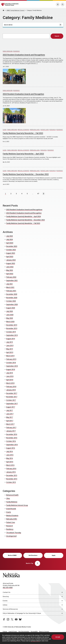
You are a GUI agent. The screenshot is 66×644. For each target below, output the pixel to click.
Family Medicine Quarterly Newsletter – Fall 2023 (23, 133)
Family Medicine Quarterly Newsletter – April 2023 (23, 154)
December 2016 (11, 434)
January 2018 (11, 390)
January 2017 (11, 431)
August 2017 (10, 407)
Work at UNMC (12, 555)
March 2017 (10, 424)
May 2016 (9, 458)
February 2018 (11, 386)
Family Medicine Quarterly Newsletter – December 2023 (25, 220)
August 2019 (10, 339)
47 (38, 193)
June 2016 (9, 455)
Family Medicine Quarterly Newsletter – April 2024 (23, 216)
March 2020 (10, 321)
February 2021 (11, 291)
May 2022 (9, 270)
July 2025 (9, 236)
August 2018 (10, 369)
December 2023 (11, 246)
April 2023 (9, 256)
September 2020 (12, 304)
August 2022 (10, 263)
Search (57, 36)
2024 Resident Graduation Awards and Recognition (23, 94)
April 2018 (9, 380)
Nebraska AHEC (35, 129)
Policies (5, 631)
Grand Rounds (11, 509)
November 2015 (11, 479)
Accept (58, 637)
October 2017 (11, 400)
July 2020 (9, 311)
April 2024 (9, 243)
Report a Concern (44, 631)
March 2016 (10, 465)
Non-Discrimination (23, 631)
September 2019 (12, 335)
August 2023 (10, 253)
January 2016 (11, 472)
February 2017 (11, 427)
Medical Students (23, 129)
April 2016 (9, 462)
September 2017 (12, 403)
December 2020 (11, 294)
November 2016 (11, 438)
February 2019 (11, 359)
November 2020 (11, 297)
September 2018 (12, 366)
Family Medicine (8, 51)
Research (52, 129)
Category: (34, 10)
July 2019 (9, 342)
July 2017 (9, 410)
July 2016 (9, 451)
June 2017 (9, 414)
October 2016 (11, 441)
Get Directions (33, 555)
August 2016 (10, 448)
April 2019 (9, 352)
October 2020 (11, 301)
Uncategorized (11, 536)
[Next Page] (43, 193)
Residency (16, 51)
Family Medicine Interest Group (17, 505)
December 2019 (11, 325)
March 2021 (10, 287)
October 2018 (11, 362)
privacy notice (35, 641)
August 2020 (10, 308)
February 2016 (11, 468)
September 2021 (12, 280)
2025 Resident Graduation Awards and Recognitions (24, 55)
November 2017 (11, 397)
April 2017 (9, 421)
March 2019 (10, 356)
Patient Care (44, 129)
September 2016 (12, 444)
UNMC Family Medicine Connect (15, 10)
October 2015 (11, 482)
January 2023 (11, 260)
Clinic (4, 129)
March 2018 (10, 383)
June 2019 (9, 345)
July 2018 (9, 373)
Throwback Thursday (13, 533)
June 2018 (9, 376)
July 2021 (9, 284)
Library (5, 605)
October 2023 (11, 250)
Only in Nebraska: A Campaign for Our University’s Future (22, 613)
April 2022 (9, 274)
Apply (53, 555)
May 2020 (9, 318)
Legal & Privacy (13, 631)
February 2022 (11, 277)
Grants (8, 512)
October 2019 (11, 332)
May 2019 (9, 349)
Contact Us (6, 592)
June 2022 (9, 267)
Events (5, 601)
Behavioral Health (12, 495)
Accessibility (34, 631)
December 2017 (11, 393)
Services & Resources (10, 609)
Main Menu (8, 25)
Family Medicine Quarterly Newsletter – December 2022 (26, 174)
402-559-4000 (8, 587)
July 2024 (9, 239)
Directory (6, 596)
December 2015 (11, 475)
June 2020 (9, 315)
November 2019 (11, 328)
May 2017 (9, 417)
